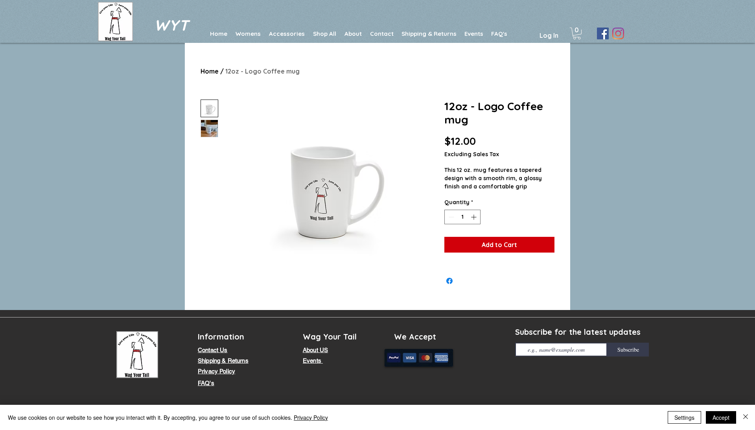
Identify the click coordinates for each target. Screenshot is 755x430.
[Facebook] (603, 33)
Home (210, 71)
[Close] (745, 417)
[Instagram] (618, 33)
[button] (577, 33)
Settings (684, 417)
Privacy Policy (311, 417)
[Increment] (474, 217)
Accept (721, 417)
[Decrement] (450, 217)
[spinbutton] (462, 217)
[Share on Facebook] (449, 281)
